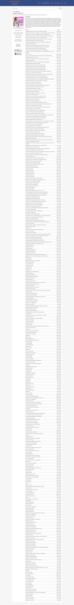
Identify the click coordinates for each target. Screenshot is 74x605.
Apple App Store (44, 14)
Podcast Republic (15, 1)
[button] (61, 3)
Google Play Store (37, 14)
